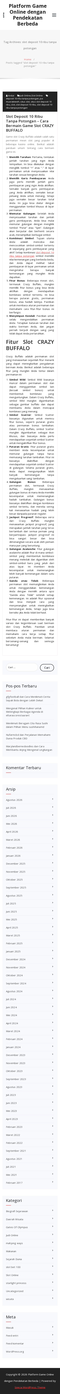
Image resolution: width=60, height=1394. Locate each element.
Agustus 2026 (14, 799)
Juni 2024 (11, 1007)
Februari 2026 (14, 847)
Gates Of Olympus (17, 1227)
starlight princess (16, 1283)
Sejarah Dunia (14, 1259)
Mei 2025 (11, 919)
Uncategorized (15, 1291)
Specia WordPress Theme (30, 1387)
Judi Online (25, 95)
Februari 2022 (14, 1142)
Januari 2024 (13, 1047)
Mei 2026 (11, 823)
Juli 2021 (11, 1166)
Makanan (11, 1251)
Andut (11, 95)
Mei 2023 (11, 1110)
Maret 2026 (13, 839)
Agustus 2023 (14, 1087)
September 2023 (16, 1079)
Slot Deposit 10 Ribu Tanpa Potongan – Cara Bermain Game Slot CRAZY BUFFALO (30, 123)
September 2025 (16, 887)
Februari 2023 (14, 1126)
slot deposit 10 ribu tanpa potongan (31, 254)
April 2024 (12, 1023)
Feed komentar (15, 1343)
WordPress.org (15, 1351)
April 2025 (12, 927)
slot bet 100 (13, 1267)
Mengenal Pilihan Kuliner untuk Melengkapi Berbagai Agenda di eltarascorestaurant (24, 712)
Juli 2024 (11, 999)
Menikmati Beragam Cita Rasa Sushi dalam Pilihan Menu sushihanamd (27, 725)
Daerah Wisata (14, 1219)
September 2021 (16, 1150)
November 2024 (16, 967)
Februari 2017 (14, 1182)
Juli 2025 (11, 903)
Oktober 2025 (14, 879)
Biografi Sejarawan (17, 1211)
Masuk (10, 1327)
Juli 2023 (11, 1094)
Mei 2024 (11, 1015)
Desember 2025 (16, 863)
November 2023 (16, 1063)
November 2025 (16, 871)
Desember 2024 (16, 959)
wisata (10, 1299)
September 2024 (16, 983)
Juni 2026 (11, 815)
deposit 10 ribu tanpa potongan (22, 98)
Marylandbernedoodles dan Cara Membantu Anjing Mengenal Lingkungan (29, 748)
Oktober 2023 (14, 1071)
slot (13, 104)
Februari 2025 (14, 943)
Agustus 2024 (14, 991)
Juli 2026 (11, 807)
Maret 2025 (13, 935)
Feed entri (12, 1335)
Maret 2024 (13, 1031)
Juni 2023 (11, 1103)
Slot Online (37, 95)
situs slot (25, 101)
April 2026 (12, 831)
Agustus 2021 (14, 1158)
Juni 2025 (11, 911)
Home (27, 59)
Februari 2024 (14, 1039)
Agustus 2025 (14, 895)
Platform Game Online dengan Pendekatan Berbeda (28, 15)
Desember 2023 (16, 1055)
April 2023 (12, 1119)
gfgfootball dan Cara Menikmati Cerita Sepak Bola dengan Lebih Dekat (28, 698)
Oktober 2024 (14, 975)
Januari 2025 (13, 951)
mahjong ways (14, 1243)
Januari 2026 (13, 855)
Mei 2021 (11, 1174)
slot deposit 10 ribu (26, 104)
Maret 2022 (13, 1135)
